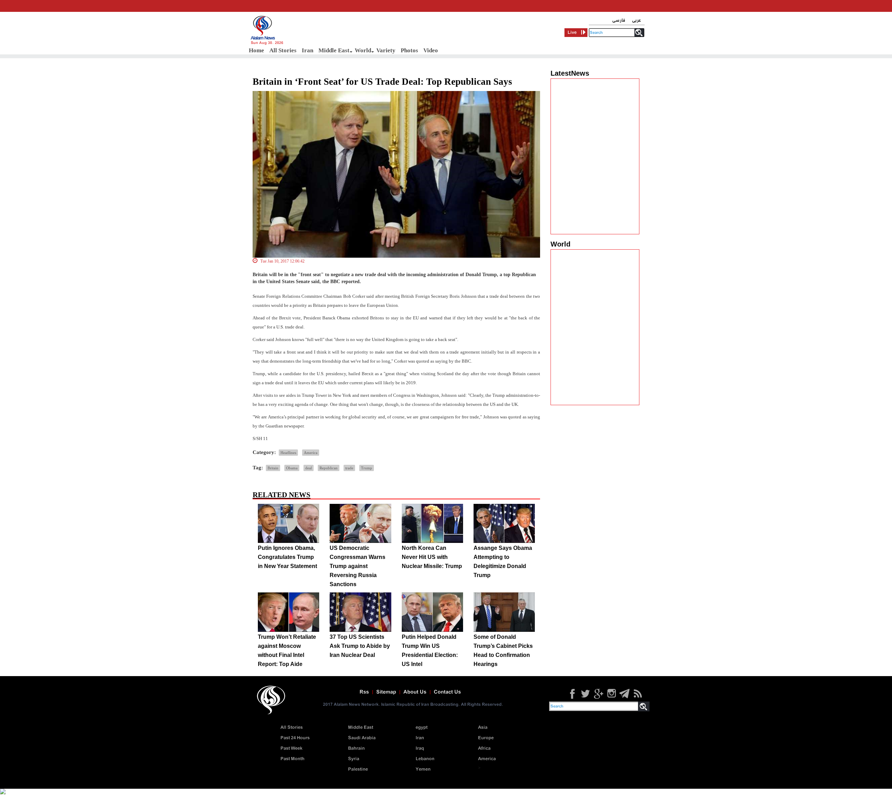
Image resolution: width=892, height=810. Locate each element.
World (363, 50)
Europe (486, 738)
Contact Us (447, 692)
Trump (366, 468)
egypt (422, 727)
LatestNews (570, 73)
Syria (353, 759)
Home (256, 50)
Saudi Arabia (362, 738)
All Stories (283, 50)
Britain (273, 468)
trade (349, 468)
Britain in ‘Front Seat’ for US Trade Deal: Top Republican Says (382, 81)
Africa (484, 748)
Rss (364, 692)
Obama (292, 468)
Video (430, 50)
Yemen (423, 769)
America (310, 453)
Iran (307, 50)
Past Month (292, 759)
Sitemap (386, 692)
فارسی (618, 20)
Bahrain (356, 748)
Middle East (333, 50)
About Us (414, 692)
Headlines (288, 453)
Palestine (358, 769)
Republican (329, 468)
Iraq (420, 748)
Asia (482, 727)
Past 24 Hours (295, 738)
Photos (409, 50)
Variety (385, 50)
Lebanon (425, 759)
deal (308, 468)
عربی (636, 20)
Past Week (291, 748)
